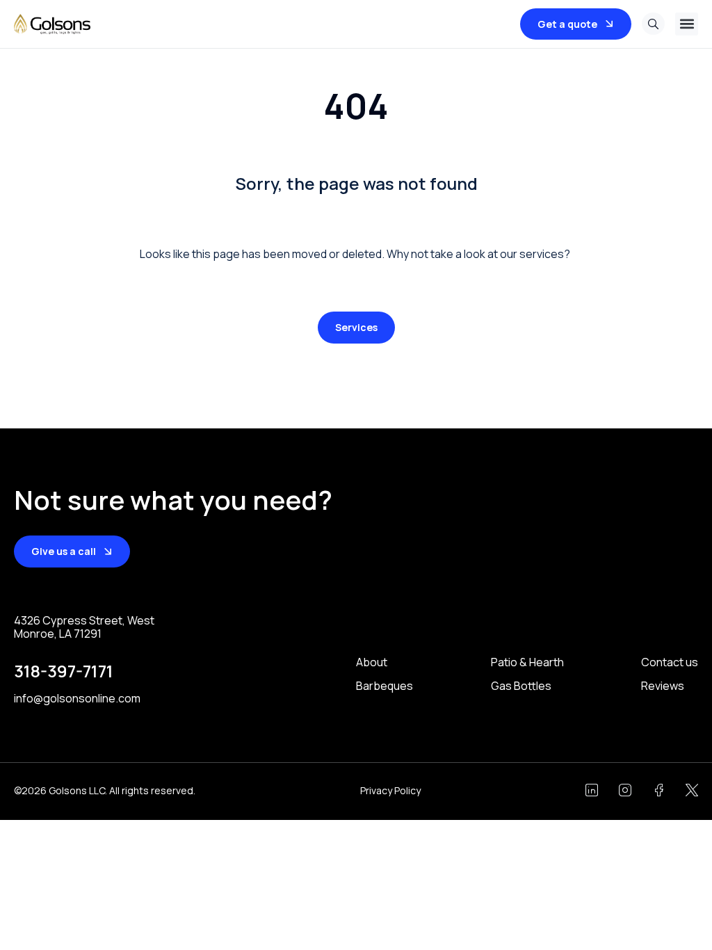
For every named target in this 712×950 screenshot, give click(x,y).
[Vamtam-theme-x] (692, 790)
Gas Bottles (521, 686)
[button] (686, 24)
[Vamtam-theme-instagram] (625, 790)
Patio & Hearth (527, 662)
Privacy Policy (390, 790)
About (371, 662)
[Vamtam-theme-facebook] (658, 790)
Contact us (669, 662)
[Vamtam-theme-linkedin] (591, 790)
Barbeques (384, 686)
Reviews (662, 686)
